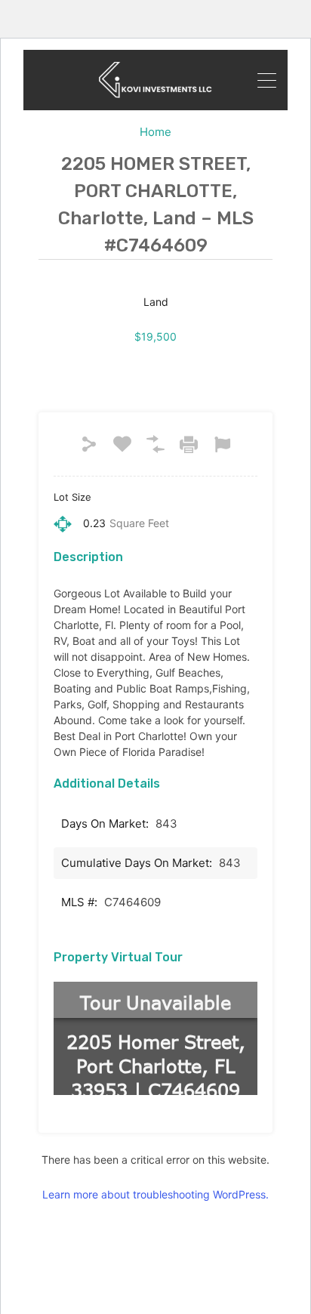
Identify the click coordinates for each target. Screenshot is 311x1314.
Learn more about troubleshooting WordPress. (155, 1194)
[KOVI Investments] (155, 80)
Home (155, 132)
